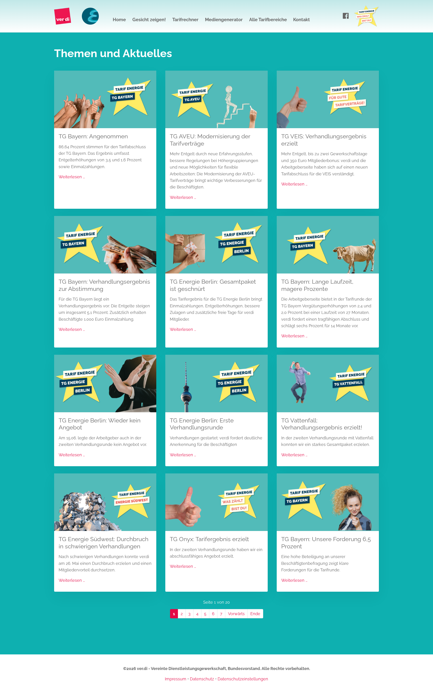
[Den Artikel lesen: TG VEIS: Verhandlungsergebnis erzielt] (328, 99)
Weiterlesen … (72, 176)
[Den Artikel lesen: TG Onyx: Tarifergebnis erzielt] (216, 501)
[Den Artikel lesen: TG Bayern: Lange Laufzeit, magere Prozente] (328, 244)
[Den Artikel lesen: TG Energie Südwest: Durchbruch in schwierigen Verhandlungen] (105, 501)
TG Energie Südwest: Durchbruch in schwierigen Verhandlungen (103, 542)
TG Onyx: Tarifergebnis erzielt (209, 538)
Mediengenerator (224, 19)
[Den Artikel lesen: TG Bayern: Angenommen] (105, 99)
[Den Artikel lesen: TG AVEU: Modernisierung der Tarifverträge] (216, 99)
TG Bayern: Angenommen (93, 136)
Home (119, 19)
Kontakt (301, 19)
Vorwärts (236, 613)
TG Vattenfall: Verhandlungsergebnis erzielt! (321, 424)
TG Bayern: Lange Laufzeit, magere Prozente (317, 285)
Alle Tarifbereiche (268, 19)
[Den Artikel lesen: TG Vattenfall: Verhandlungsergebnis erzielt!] (328, 383)
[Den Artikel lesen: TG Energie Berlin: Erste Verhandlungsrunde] (216, 383)
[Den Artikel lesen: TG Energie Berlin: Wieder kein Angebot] (105, 383)
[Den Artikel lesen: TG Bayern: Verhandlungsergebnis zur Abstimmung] (105, 244)
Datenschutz (202, 679)
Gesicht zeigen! (149, 19)
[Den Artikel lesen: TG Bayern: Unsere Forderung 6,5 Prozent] (328, 501)
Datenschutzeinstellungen (243, 679)
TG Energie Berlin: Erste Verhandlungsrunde (202, 424)
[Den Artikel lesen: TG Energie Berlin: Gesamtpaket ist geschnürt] (216, 244)
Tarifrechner (185, 19)
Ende (255, 613)
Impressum (175, 679)
